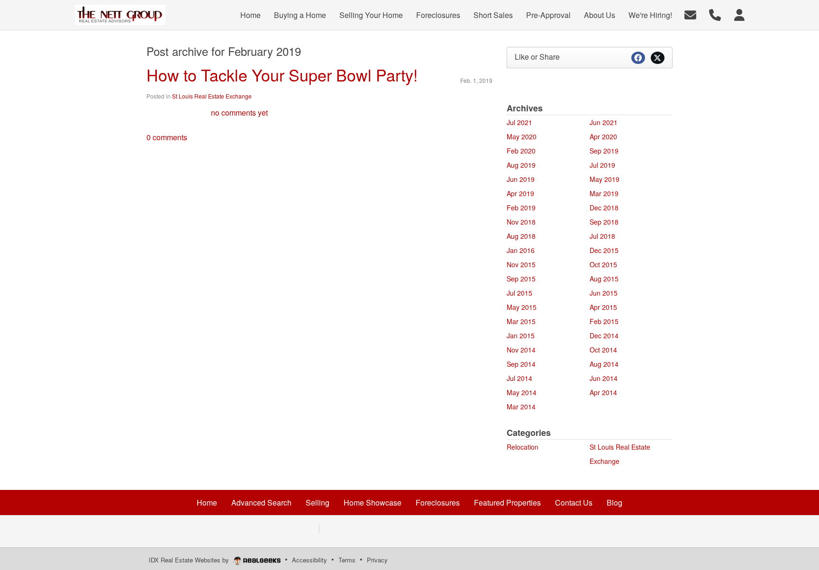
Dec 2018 (604, 207)
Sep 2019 (604, 150)
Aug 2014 (604, 364)
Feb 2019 (521, 207)
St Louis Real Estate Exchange (212, 96)
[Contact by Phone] (715, 14)
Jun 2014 (604, 378)
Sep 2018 (604, 221)
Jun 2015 (604, 293)
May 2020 (522, 136)
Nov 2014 (521, 349)
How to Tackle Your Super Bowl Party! (282, 74)
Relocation (522, 447)
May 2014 (522, 392)
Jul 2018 (602, 236)
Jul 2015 (519, 293)
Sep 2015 (521, 278)
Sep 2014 (521, 364)
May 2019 (604, 179)
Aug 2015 (604, 278)
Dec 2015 (604, 250)
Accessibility (309, 559)
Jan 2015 (521, 335)
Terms (346, 559)
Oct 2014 (603, 349)
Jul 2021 (519, 122)
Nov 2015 (521, 264)
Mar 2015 (521, 321)
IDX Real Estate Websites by (190, 559)
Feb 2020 (521, 150)
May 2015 (522, 307)
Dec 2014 (604, 335)
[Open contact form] (690, 14)
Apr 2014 (603, 392)
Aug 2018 (521, 236)
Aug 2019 (521, 165)
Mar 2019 (604, 193)
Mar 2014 (521, 406)
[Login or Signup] (739, 14)
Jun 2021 (604, 122)
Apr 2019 (520, 193)
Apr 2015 (603, 307)
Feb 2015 (604, 321)
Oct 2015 (603, 264)
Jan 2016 (521, 250)
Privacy (377, 559)
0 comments (166, 137)
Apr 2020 (603, 136)
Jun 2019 (521, 179)
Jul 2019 (602, 165)
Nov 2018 (521, 221)
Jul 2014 (519, 378)
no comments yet (239, 112)
